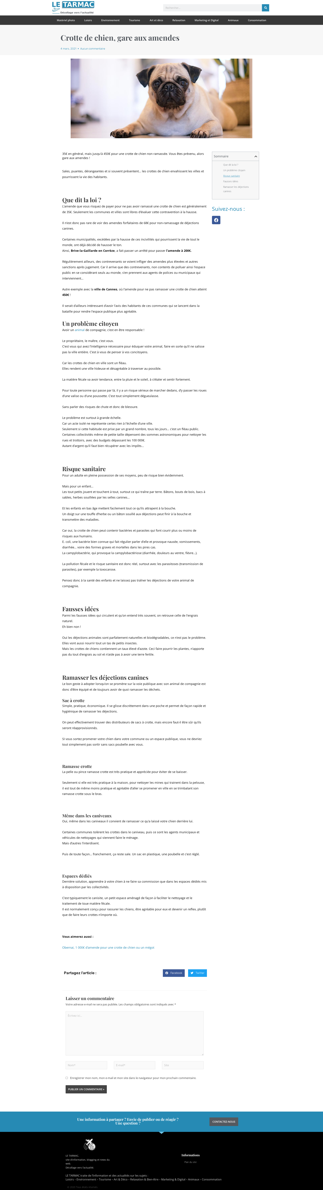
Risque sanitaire (231, 175)
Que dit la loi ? (230, 164)
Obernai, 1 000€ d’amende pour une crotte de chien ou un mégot (108, 947)
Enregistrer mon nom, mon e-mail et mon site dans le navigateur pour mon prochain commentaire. (133, 1078)
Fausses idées (230, 181)
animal (80, 330)
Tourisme (134, 20)
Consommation (257, 20)
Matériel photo (66, 20)
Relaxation (178, 20)
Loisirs (88, 20)
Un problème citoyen (234, 170)
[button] (174, 973)
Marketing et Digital (207, 20)
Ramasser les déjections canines (236, 189)
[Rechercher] (265, 7)
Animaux (233, 20)
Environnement (110, 20)
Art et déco (156, 20)
